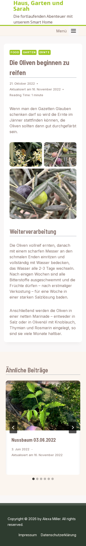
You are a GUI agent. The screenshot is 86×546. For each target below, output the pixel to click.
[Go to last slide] (13, 427)
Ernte (44, 52)
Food (15, 52)
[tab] (33, 479)
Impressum (28, 535)
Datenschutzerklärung (58, 535)
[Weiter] (72, 427)
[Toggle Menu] (73, 31)
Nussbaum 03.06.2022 (33, 440)
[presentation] (43, 405)
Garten (29, 52)
